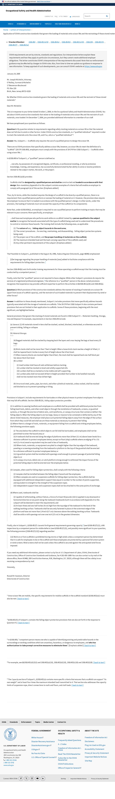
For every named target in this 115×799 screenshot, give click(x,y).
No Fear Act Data (38, 753)
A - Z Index (62, 744)
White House (36, 737)
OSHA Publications (65, 764)
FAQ (56, 16)
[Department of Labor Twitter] (26, 778)
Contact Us (49, 16)
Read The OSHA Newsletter (69, 754)
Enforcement (35, 24)
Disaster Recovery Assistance (43, 741)
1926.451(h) (99, 42)
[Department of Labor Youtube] (37, 778)
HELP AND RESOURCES (62, 24)
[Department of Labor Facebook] (21, 778)
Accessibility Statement (94, 749)
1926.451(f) (13, 45)
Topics (47, 24)
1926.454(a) (55, 42)
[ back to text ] (23, 598)
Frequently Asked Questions (69, 740)
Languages (76, 16)
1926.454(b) (66, 42)
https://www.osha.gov (93, 66)
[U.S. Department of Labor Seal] (10, 734)
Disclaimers (89, 741)
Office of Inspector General (69, 768)
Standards (21, 24)
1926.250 (89, 42)
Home (5, 30)
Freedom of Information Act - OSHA (70, 749)
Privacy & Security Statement (97, 753)
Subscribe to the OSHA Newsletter (67, 759)
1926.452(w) (24, 45)
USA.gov (34, 749)
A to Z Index (63, 16)
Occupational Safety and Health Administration (28, 10)
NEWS (77, 24)
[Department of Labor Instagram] (32, 778)
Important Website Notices (96, 757)
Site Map (88, 761)
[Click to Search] (107, 16)
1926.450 (32, 42)
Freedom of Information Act (96, 737)
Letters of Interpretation (20, 30)
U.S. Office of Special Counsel (43, 757)
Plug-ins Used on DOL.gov (95, 745)
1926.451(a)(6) (43, 42)
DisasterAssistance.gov (40, 745)
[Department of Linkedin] (43, 778)
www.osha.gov (9, 765)
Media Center (48, 722)
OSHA (10, 24)
